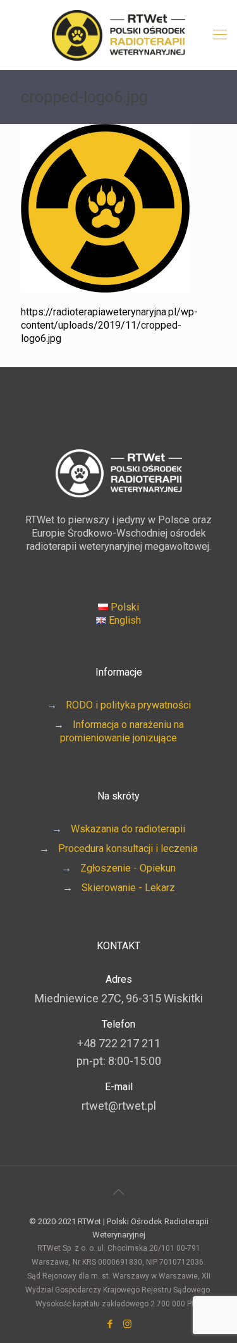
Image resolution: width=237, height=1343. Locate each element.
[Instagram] (127, 1324)
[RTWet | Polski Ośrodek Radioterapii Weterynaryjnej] (118, 34)
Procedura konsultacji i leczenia (128, 848)
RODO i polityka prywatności (128, 705)
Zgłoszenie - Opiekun (128, 868)
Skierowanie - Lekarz (128, 888)
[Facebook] (110, 1324)
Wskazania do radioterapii (128, 829)
